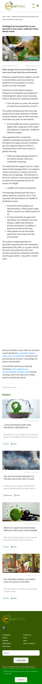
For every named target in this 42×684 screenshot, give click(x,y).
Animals (17, 495)
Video (25, 640)
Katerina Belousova (32, 66)
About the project (29, 643)
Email (6, 653)
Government (6, 635)
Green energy (6, 643)
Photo (25, 638)
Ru (33, 4)
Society (4, 638)
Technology (27, 635)
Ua (33, 7)
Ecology (8, 387)
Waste (14, 387)
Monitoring (6, 646)
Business (5, 640)
